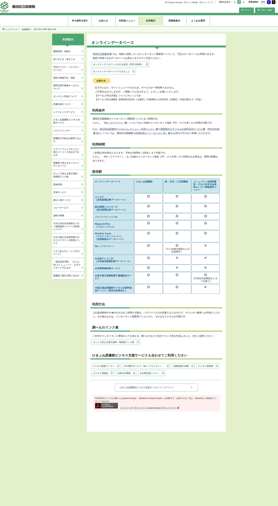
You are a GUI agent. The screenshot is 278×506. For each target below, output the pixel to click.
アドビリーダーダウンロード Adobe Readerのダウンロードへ (148, 408)
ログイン (248, 10)
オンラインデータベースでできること (111, 71)
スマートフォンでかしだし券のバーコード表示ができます (66, 152)
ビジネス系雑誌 (100, 373)
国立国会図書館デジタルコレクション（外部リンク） (127, 129)
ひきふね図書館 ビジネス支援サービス (66, 121)
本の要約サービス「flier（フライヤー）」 (144, 366)
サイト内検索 (192, 2)
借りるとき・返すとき (64, 59)
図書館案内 (174, 20)
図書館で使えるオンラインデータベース (66, 164)
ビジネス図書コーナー (104, 366)
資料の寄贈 (58, 215)
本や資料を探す (80, 20)
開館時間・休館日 (62, 51)
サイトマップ (207, 2)
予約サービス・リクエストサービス (66, 68)
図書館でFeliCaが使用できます (67, 140)
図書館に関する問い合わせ (66, 275)
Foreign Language (174, 2)
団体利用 (57, 184)
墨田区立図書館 (101, 54)
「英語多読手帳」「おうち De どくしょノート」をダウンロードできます (67, 264)
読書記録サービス (62, 104)
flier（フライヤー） (114, 123)
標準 (263, 2)
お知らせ (103, 20)
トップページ (11, 29)
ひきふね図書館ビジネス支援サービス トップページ (147, 387)
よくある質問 (198, 20)
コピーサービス (60, 207)
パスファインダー (62, 130)
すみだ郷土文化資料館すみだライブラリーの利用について (66, 240)
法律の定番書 (123, 373)
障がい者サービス (62, 200)
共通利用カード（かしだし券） (151, 133)
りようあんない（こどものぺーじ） (66, 252)
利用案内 (150, 20)
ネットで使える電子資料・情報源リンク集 (113, 342)
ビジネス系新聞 (205, 366)
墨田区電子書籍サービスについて (66, 87)
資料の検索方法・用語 (64, 78)
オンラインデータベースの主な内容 (118, 64)
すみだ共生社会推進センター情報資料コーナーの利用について (66, 226)
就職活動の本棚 (181, 366)
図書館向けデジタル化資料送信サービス (181, 129)
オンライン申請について (65, 96)
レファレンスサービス (64, 112)
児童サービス (59, 192)
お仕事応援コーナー (149, 373)
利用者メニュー (127, 20)
